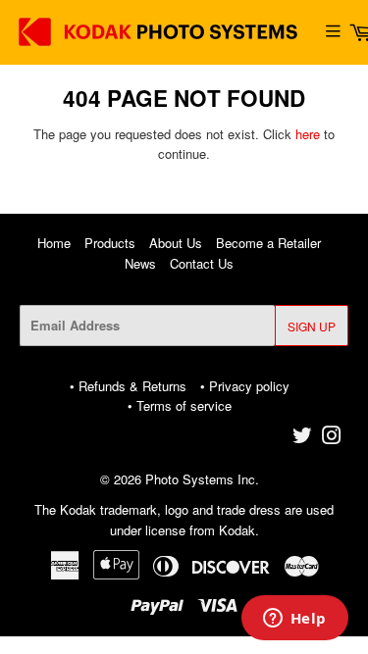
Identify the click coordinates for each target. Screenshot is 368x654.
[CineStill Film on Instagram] (332, 437)
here (307, 134)
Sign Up (312, 326)
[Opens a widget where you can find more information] (294, 619)
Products (109, 242)
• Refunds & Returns (128, 386)
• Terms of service (180, 405)
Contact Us (202, 263)
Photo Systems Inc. (202, 479)
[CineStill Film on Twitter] (302, 437)
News (140, 263)
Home (54, 242)
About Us (175, 242)
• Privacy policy (244, 386)
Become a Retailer (268, 242)
